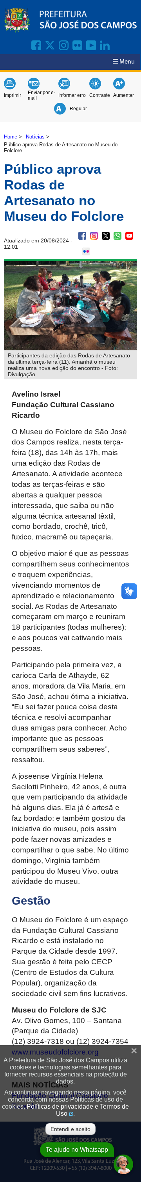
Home (10, 137)
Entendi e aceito (70, 1129)
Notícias (35, 137)
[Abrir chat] (123, 1164)
